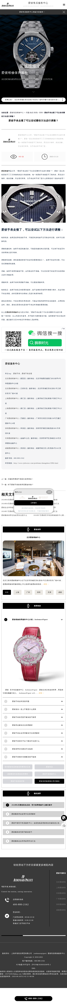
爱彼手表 (16, 373)
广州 (28, 592)
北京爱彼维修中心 (12, 378)
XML (34, 968)
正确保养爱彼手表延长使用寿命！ (21, 479)
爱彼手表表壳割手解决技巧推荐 (24, 717)
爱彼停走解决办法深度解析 (22, 725)
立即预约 (34, 502)
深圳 (39, 592)
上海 (17, 592)
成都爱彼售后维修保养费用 (17, 774)
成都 (60, 592)
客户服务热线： (33, 961)
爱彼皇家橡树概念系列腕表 (49, 781)
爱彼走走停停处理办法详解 (11, 507)
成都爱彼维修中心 (12, 448)
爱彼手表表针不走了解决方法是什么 (26, 741)
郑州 (41, 112)
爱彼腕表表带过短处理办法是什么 (14, 515)
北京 (7, 592)
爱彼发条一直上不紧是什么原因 (24, 709)
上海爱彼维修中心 (12, 398)
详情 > (46, 584)
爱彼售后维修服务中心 (56, 953)
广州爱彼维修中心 (12, 418)
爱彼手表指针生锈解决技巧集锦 (24, 757)
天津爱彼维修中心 (12, 438)
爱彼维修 (4, 171)
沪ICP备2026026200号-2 (41, 964)
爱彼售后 (49, 767)
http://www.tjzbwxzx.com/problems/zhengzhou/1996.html (36, 463)
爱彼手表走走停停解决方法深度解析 (26, 733)
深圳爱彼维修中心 (12, 428)
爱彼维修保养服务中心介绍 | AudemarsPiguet (30, 619)
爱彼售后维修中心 (17, 112)
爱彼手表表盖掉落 (17, 781)
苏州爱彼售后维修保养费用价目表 (17, 767)
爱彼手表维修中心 (49, 774)
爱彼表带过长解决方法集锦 (22, 749)
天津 (49, 592)
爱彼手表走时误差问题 (20, 701)
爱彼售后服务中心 (38, 3)
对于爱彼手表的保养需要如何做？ (21, 484)
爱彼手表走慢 (27, 373)
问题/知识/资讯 (32, 112)
